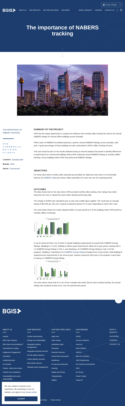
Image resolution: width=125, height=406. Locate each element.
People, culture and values (12, 368)
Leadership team (9, 360)
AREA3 (78, 352)
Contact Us (109, 10)
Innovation (6, 356)
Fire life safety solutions (35, 355)
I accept (21, 399)
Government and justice (60, 356)
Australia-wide (17, 160)
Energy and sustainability (36, 340)
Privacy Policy (42, 400)
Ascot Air (79, 344)
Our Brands (82, 330)
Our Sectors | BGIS (61, 330)
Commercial (14, 169)
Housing (54, 368)
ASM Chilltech (81, 348)
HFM (12, 164)
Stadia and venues (58, 372)
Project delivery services (36, 359)
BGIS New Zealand (10, 340)
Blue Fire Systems (82, 356)
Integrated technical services (37, 351)
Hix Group (79, 372)
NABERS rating (50, 178)
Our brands (7, 364)
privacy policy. (31, 392)
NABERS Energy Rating (75, 252)
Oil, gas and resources (59, 364)
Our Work (65, 10)
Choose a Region (111, 5)
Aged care (55, 336)
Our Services (34, 10)
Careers (98, 10)
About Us (22, 10)
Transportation (56, 376)
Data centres (56, 340)
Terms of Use (55, 400)
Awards (5, 336)
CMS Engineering (82, 360)
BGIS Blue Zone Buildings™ (13, 344)
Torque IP (79, 380)
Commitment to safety (11, 348)
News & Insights (85, 10)
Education (55, 348)
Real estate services (34, 363)
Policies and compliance (11, 372)
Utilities (54, 380)
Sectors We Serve (51, 10)
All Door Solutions (82, 340)
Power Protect (81, 376)
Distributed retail (57, 344)
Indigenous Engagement (12, 352)
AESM (78, 336)
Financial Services (58, 352)
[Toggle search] (121, 10)
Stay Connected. (14, 395)
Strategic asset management (37, 367)
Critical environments (34, 336)
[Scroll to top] (118, 299)
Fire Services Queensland (85, 364)
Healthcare (55, 360)
